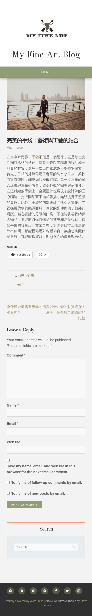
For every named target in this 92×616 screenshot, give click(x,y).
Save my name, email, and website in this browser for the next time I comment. (41, 468)
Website (13, 441)
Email (12, 423)
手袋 (35, 156)
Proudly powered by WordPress (24, 601)
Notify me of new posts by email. (37, 493)
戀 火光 (27, 275)
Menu (46, 72)
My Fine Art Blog (46, 55)
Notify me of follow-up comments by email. (46, 482)
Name (13, 405)
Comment (16, 355)
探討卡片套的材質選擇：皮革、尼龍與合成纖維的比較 (65, 312)
